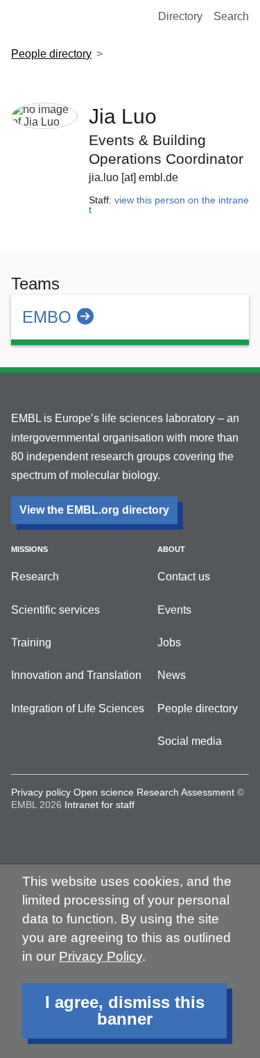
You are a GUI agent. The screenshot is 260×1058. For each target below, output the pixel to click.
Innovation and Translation (76, 675)
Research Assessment (185, 792)
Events (174, 610)
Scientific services (55, 610)
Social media (189, 741)
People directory (51, 54)
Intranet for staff (99, 804)
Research (35, 576)
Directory (180, 16)
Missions (29, 549)
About (171, 549)
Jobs (169, 642)
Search (231, 16)
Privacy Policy (100, 956)
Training (31, 642)
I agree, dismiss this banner (125, 1010)
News (171, 675)
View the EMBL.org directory (94, 510)
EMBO (46, 317)
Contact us (183, 576)
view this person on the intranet (169, 204)
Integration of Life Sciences (77, 708)
